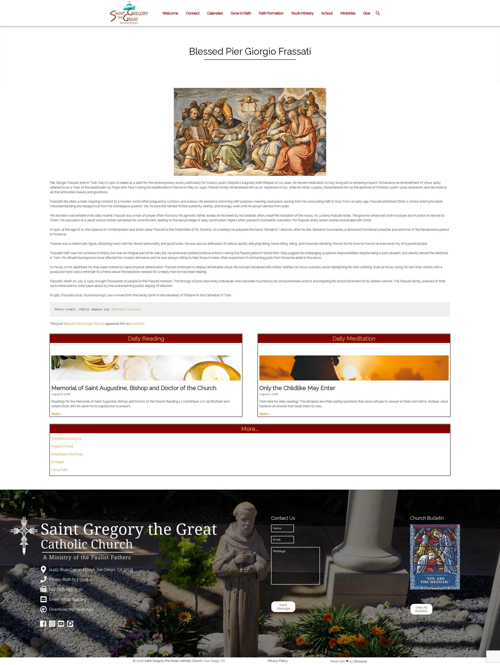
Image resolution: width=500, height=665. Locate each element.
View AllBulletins (421, 609)
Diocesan (360, 661)
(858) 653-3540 (75, 579)
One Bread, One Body (67, 454)
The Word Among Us (66, 438)
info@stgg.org (74, 599)
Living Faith (59, 470)
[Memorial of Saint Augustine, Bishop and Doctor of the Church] (146, 378)
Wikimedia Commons (125, 309)
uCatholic (137, 324)
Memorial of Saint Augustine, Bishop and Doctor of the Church (133, 388)
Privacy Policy (278, 661)
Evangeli (57, 462)
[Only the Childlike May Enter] (354, 378)
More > (56, 414)
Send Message (283, 606)
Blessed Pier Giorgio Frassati (84, 324)
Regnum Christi (62, 446)
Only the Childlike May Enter (297, 388)
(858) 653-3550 (70, 589)
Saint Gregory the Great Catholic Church (173, 661)
